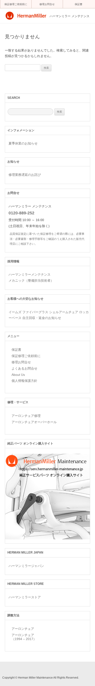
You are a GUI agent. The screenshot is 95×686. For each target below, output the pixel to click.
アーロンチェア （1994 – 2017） (24, 637)
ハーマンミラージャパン (26, 566)
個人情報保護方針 (24, 381)
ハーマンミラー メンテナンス (69, 16)
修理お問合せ (47, 4)
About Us (18, 375)
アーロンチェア (23, 629)
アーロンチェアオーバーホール (34, 422)
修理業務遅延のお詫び (25, 175)
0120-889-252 (21, 213)
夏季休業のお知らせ (23, 143)
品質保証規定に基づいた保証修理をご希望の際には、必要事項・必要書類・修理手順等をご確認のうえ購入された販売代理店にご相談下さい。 (47, 238)
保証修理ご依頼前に (15, 4)
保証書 (78, 4)
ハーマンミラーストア (25, 597)
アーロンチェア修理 (26, 416)
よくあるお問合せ (24, 368)
